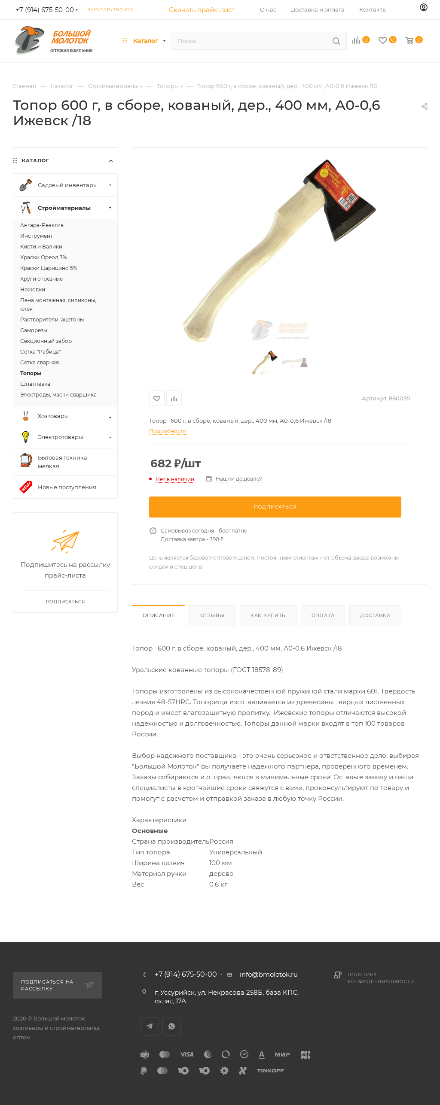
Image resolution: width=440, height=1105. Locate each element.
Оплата (323, 615)
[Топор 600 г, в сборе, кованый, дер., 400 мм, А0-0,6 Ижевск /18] (279, 250)
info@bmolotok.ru (269, 974)
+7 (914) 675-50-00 (186, 974)
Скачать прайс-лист (202, 10)
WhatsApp (171, 1026)
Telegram (150, 1026)
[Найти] (336, 41)
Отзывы (212, 615)
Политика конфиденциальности (381, 978)
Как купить (268, 615)
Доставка (375, 615)
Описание (158, 615)
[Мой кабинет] (424, 7)
